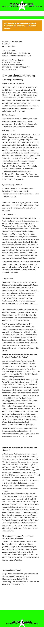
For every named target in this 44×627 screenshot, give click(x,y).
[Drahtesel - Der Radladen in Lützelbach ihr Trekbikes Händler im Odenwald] (22, 5)
